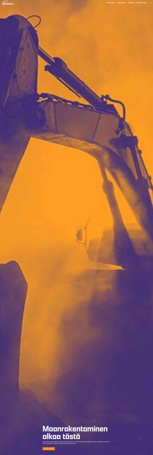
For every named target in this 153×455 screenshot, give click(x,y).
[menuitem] (111, 2)
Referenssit (131, 2)
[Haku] (150, 3)
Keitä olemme (110, 2)
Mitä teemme (121, 2)
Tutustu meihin (49, 448)
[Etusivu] (8, 2)
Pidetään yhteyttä (142, 2)
